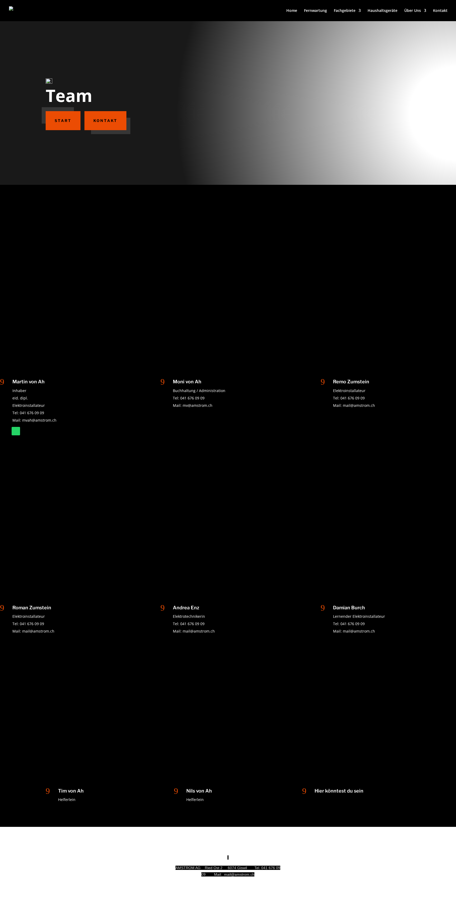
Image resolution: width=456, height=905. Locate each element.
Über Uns (412, 11)
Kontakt (440, 11)
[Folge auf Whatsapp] (16, 431)
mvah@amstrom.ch (39, 420)
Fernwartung (315, 11)
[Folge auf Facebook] (367, 868)
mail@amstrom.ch (359, 405)
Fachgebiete (344, 11)
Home (291, 11)
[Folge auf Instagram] (356, 868)
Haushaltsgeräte (382, 11)
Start (63, 120)
